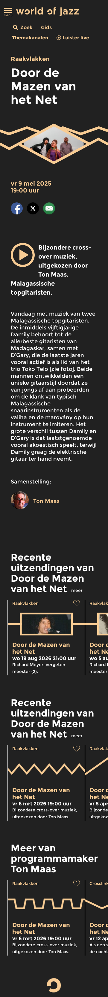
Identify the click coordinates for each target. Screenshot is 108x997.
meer (77, 590)
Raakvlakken (30, 58)
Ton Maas (46, 501)
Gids (46, 27)
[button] (23, 255)
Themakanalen (30, 38)
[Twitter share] (33, 209)
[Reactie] (49, 209)
